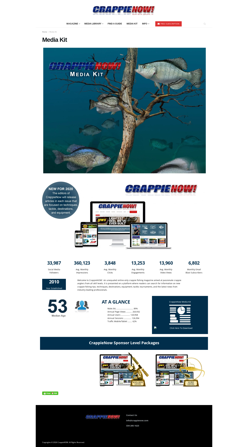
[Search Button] (205, 23)
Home (44, 32)
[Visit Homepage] (124, 10)
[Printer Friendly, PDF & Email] (50, 393)
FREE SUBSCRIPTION (169, 24)
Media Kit (132, 23)
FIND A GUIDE (115, 23)
